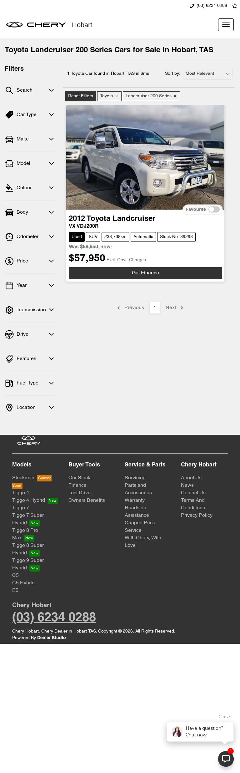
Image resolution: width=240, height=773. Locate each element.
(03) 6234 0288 (212, 6)
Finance (77, 485)
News (187, 485)
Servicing (135, 478)
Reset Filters (80, 96)
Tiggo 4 (20, 493)
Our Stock (79, 478)
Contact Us (193, 493)
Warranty (135, 500)
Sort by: (172, 74)
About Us (191, 478)
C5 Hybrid (23, 583)
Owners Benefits (86, 500)
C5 (15, 575)
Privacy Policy (196, 515)
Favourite (196, 209)
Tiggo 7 (20, 508)
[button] (226, 24)
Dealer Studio (51, 638)
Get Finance (145, 273)
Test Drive (79, 493)
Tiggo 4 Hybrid (28, 500)
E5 (15, 590)
